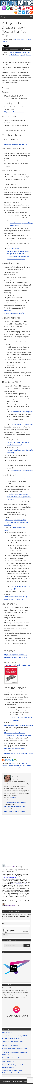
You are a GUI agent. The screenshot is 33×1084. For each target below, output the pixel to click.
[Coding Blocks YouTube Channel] (31, 9)
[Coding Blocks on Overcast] (16, 9)
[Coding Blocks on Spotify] (8, 9)
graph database (17, 766)
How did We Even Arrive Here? (11, 1045)
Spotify (23, 55)
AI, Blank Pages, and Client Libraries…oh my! (15, 1048)
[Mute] (24, 49)
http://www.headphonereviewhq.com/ (15, 811)
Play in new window (14, 52)
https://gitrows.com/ (16, 717)
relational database (7, 768)
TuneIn (28, 55)
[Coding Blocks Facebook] (27, 13)
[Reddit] (3, 760)
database (24, 763)
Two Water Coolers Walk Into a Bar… (13, 1041)
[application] (16, 49)
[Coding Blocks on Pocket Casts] (23, 9)
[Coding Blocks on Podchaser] (19, 9)
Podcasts (11, 763)
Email (4, 923)
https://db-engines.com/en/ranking (15, 144)
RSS (4, 57)
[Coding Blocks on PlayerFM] (12, 9)
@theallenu (12, 797)
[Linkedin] (12, 760)
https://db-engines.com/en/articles (15, 657)
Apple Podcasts (14, 55)
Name (4, 919)
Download (26, 52)
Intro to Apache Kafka (8, 1061)
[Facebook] (9, 760)
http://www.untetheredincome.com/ (15, 807)
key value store (27, 766)
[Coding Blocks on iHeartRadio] (27, 9)
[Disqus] (16, 840)
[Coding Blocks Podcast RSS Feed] (16, 13)
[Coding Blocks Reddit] (31, 13)
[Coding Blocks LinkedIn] (19, 13)
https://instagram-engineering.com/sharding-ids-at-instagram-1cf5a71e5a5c (18, 251)
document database (7, 766)
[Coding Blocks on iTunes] (4, 9)
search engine (17, 768)
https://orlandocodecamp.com (14, 112)
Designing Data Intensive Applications (17, 665)
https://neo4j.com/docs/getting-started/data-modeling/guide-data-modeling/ (19, 496)
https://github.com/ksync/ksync (14, 748)
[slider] (27, 49)
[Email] (15, 760)
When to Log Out (7, 1032)
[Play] (4, 49)
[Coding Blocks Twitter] (23, 13)
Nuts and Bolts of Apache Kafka (11, 1058)
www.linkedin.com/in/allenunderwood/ (15, 802)
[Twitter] (6, 760)
